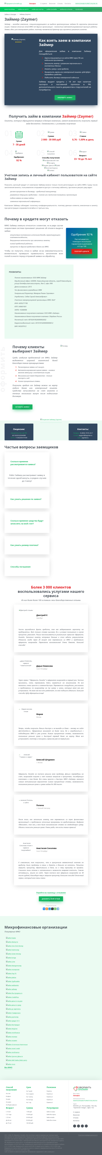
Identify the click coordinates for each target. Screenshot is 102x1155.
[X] (52, 909)
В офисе (8, 1096)
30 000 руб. (29, 1117)
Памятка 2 (50, 1094)
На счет (8, 1093)
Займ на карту (23, 9)
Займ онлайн (52, 9)
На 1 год (28, 1102)
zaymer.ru (85, 438)
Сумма (29, 1108)
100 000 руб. (29, 1123)
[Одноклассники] (47, 909)
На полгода (29, 1100)
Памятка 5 (50, 1102)
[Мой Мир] (49, 909)
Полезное (79, 9)
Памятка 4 (50, 1100)
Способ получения (11, 1088)
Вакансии (52, 3)
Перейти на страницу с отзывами (51, 892)
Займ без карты (38, 9)
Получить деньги (82, 251)
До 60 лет (8, 1120)
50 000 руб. (29, 1120)
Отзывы (60, 3)
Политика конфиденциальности (88, 1135)
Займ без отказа (66, 9)
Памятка (49, 1091)
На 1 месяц (29, 1097)
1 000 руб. (29, 1112)
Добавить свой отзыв (51, 899)
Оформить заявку (65, 97)
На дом (8, 1099)
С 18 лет (8, 1112)
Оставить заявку (22, 407)
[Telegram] (58, 909)
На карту (8, 1102)
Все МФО (8, 1067)
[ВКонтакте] (44, 909)
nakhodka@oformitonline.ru (86, 3)
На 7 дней (29, 1091)
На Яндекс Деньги (11, 1105)
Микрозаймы (9, 9)
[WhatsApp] (55, 909)
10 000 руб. (29, 1114)
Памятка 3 (50, 1097)
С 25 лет (8, 1117)
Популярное (52, 1108)
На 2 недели (30, 1094)
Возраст (10, 1108)
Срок (28, 1087)
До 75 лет (8, 1123)
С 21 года (8, 1114)
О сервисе (43, 3)
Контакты (68, 3)
